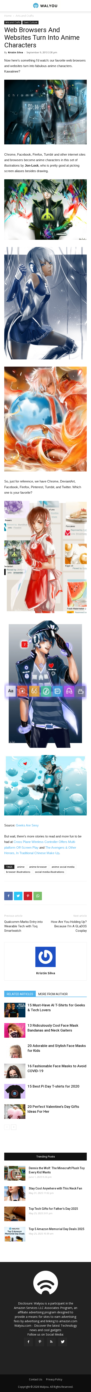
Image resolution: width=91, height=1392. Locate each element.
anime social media (63, 866)
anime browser (38, 866)
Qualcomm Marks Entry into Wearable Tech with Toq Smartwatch (23, 926)
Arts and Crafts (25, 16)
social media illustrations (49, 871)
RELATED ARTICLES (20, 994)
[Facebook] (28, 1342)
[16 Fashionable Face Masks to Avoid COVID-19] (14, 1071)
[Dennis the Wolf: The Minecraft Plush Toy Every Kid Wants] (14, 1173)
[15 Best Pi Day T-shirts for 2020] (14, 1091)
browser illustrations (18, 871)
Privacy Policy (54, 1379)
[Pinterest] (40, 1342)
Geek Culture (30, 22)
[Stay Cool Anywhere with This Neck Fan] (14, 1193)
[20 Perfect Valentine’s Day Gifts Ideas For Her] (14, 1111)
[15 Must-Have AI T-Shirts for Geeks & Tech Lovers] (14, 1010)
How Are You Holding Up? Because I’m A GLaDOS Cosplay (69, 926)
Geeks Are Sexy (27, 825)
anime (21, 866)
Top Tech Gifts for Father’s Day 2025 (53, 1208)
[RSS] (51, 1342)
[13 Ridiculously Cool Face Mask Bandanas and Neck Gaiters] (14, 1030)
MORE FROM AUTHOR (53, 994)
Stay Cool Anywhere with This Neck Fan (55, 1188)
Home (8, 16)
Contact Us (35, 1379)
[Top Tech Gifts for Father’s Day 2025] (14, 1214)
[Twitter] (62, 1342)
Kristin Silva (15, 52)
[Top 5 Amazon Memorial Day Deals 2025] (14, 1234)
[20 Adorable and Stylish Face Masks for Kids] (14, 1050)
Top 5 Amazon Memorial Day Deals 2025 (56, 1229)
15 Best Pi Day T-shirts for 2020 (53, 1086)
